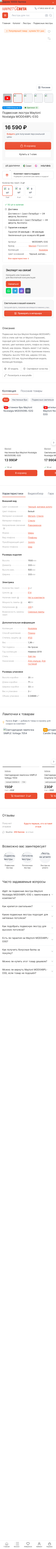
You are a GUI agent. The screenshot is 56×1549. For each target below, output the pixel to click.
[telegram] (15, 290)
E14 (29, 592)
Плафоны (32, 537)
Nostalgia (43, 250)
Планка (31, 633)
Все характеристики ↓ (18, 258)
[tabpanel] (28, 439)
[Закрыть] (53, 2)
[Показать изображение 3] (38, 98)
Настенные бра (19, 399)
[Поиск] (50, 15)
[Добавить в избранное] (49, 32)
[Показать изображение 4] (48, 98)
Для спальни (34, 661)
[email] (28, 290)
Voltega (8, 771)
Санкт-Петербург (30, 213)
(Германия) (42, 246)
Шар (30, 546)
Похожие (45, 87)
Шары (31, 533)
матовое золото (44, 506)
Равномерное (34, 525)
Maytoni (32, 246)
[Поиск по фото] (46, 15)
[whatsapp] (8, 290)
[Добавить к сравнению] (49, 38)
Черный (32, 506)
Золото (31, 542)
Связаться (13, 284)
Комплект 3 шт (22, 795)
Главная (6, 23)
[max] (21, 290)
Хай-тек (32, 656)
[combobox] (32, 15)
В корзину (30, 145)
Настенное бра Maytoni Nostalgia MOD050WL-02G (21, 454)
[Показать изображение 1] (17, 98)
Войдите (11, 134)
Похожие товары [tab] (31, 390)
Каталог (16, 23)
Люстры (27, 23)
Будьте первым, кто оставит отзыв (38, 825)
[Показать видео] (7, 98)
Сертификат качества (37, 368)
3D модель (13, 368)
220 (30, 607)
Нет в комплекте (36, 597)
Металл (31, 516)
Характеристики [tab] (12, 493)
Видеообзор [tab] (35, 493)
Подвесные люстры (43, 23)
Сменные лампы (36, 612)
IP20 (30, 637)
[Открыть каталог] (5, 15)
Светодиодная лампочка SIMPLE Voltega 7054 (21, 776)
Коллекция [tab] (9, 390)
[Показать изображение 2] (28, 98)
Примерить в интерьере (30, 313)
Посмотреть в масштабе (20, 375)
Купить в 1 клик (28, 154)
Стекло (40, 516)
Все (6, 399)
